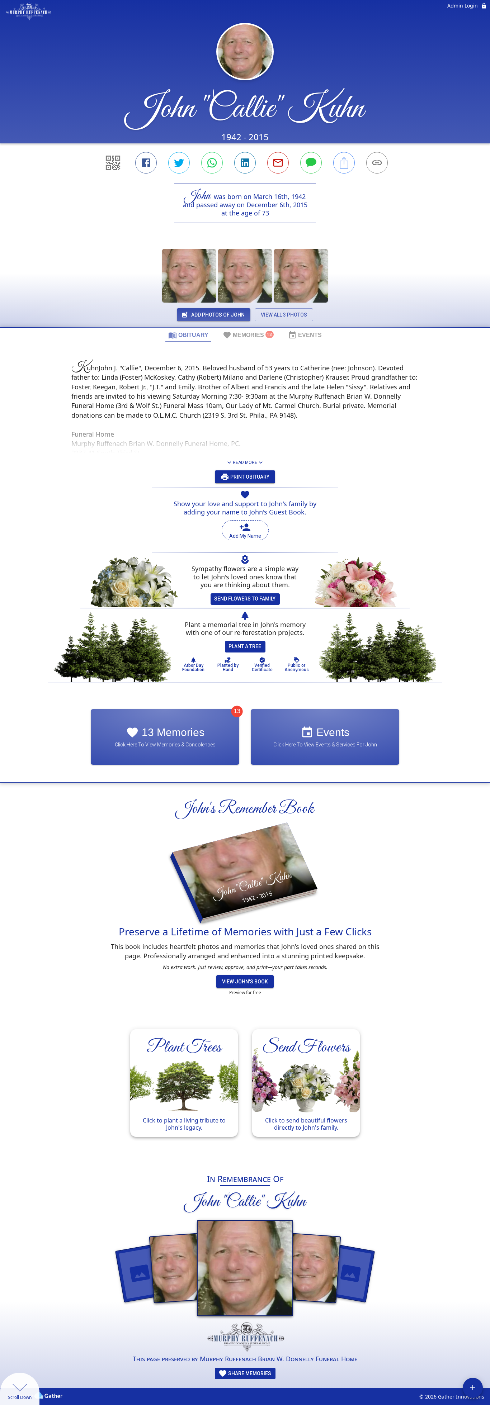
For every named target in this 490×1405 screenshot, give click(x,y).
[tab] (188, 335)
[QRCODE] (113, 163)
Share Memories (249, 1373)
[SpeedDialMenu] (473, 1388)
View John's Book (245, 981)
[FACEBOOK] (146, 163)
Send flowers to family (244, 599)
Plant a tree (244, 646)
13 (237, 711)
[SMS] (311, 163)
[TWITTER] (179, 163)
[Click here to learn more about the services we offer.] (245, 1338)
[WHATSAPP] (212, 163)
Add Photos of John (218, 315)
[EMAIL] (278, 163)
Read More (245, 462)
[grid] (245, 1092)
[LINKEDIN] (245, 163)
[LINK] (377, 163)
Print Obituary (249, 477)
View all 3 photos (284, 315)
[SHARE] (344, 163)
